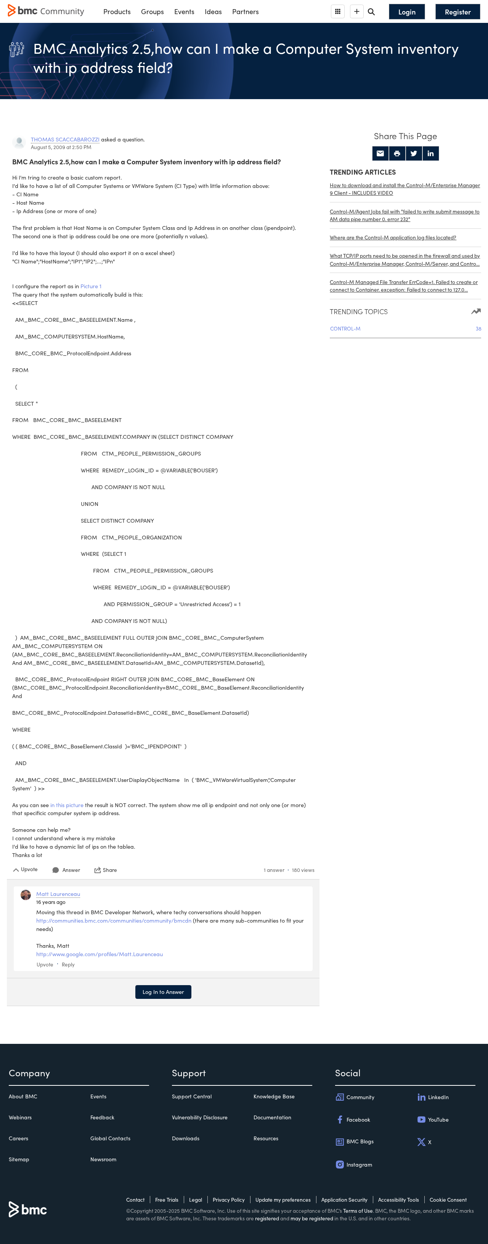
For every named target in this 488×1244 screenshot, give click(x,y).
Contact (135, 1199)
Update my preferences (283, 1199)
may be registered (312, 1218)
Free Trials (166, 1199)
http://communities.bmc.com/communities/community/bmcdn (113, 920)
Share (110, 870)
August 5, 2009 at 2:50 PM (61, 147)
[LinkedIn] (431, 153)
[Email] (380, 153)
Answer (71, 869)
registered (267, 1218)
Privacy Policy (229, 1199)
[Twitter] (414, 153)
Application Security (344, 1199)
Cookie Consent (448, 1199)
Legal (195, 1199)
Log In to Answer (163, 991)
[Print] (397, 153)
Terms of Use (358, 1210)
